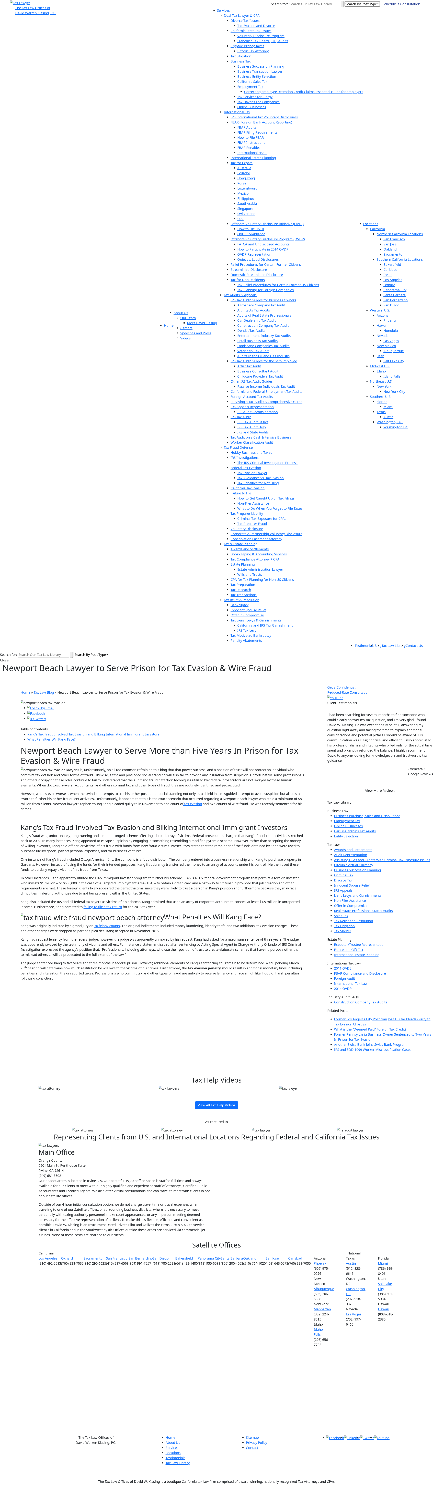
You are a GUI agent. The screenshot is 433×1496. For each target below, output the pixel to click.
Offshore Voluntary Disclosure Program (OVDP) (268, 239)
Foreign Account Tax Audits (252, 396)
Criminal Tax (343, 875)
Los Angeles (392, 279)
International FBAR (252, 152)
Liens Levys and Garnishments (358, 895)
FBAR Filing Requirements (257, 132)
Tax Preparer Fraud (252, 523)
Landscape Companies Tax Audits (263, 346)
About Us (181, 312)
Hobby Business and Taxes (251, 452)
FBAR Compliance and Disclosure (360, 973)
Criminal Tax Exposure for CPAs (261, 518)
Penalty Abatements (246, 640)
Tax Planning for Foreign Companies (265, 290)
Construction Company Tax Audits (360, 1002)
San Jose (389, 244)
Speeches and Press (195, 333)
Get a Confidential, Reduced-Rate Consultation (348, 690)
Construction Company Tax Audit (263, 325)
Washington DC (395, 427)
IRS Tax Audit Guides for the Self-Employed (264, 361)
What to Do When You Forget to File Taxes (269, 508)
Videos (185, 338)
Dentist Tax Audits (251, 330)
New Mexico (386, 346)
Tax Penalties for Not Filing (258, 483)
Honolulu (390, 330)
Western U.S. (380, 310)
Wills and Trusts (249, 574)
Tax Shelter (342, 931)
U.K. (240, 218)
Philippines (245, 198)
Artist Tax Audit (249, 366)
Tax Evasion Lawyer (252, 473)
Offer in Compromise (247, 615)
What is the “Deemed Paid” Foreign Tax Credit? (370, 1029)
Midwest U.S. (380, 366)
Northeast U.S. (381, 381)
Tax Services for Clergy (254, 97)
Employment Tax (250, 86)
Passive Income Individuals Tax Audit (266, 386)
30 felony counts (107, 925)
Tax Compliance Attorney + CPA (255, 559)
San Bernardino (395, 300)
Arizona (383, 315)
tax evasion (192, 804)
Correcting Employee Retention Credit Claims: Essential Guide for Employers (303, 91)
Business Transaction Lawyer (259, 71)
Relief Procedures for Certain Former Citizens (266, 264)
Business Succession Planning (260, 66)
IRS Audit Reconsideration (257, 412)
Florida (382, 401)
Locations (370, 224)
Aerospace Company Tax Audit (261, 305)
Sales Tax (341, 915)
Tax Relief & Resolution (241, 600)
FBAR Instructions (251, 142)
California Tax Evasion (248, 488)
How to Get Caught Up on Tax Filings (265, 498)
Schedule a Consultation (401, 4)
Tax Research (241, 589)
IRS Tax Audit (241, 417)
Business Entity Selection (256, 76)
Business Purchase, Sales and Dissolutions (367, 816)
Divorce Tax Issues (245, 20)
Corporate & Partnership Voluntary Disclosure (266, 534)
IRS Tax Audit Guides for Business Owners (263, 300)
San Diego (391, 305)
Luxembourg (247, 188)
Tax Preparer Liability (247, 513)
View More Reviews (380, 790)
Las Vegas (391, 340)
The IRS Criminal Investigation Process (267, 462)
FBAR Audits (246, 127)
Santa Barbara (394, 295)
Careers (186, 328)
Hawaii (382, 325)
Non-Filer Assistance (253, 503)
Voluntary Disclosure (247, 528)
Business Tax (241, 61)
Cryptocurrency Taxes (247, 46)
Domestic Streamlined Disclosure (257, 274)
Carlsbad (390, 269)
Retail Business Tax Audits (257, 340)
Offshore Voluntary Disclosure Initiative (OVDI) (267, 224)
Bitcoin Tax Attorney (253, 51)
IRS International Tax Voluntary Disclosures (264, 117)
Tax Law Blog (44, 692)
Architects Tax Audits (253, 310)
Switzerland (246, 213)
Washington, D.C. (390, 422)
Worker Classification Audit (252, 442)
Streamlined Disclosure (249, 269)
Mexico (243, 193)
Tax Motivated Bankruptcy (251, 635)
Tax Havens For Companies (258, 102)
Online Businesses (251, 107)
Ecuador (243, 173)
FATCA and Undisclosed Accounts (263, 244)
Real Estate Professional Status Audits (363, 910)
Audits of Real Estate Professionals (264, 315)
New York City (394, 391)
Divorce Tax (343, 880)
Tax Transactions (244, 595)
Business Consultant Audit (257, 371)
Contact (252, 1447)
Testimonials (364, 645)
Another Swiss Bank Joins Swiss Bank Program (370, 1044)
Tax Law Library (394, 645)
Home (169, 325)
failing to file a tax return (103, 907)
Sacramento (392, 254)
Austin (388, 417)
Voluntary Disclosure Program (260, 36)
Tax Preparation (243, 584)
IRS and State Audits (253, 432)
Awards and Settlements (250, 549)
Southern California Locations (400, 259)
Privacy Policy (256, 1442)
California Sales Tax (252, 81)
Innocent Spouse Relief (248, 610)
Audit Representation (350, 855)
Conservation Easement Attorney (256, 539)
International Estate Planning (253, 157)
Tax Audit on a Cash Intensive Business (261, 437)
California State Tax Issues (251, 30)
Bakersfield (392, 264)
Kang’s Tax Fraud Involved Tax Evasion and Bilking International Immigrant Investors (93, 734)
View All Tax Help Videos (216, 1105)
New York (384, 386)
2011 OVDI (342, 968)
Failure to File (241, 493)
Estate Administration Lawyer (260, 569)
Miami (388, 406)
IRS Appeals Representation (252, 406)
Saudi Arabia (247, 203)
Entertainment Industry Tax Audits (264, 335)
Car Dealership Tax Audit (256, 320)
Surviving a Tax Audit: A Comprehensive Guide (266, 401)
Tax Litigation (241, 56)
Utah (380, 356)
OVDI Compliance (251, 234)
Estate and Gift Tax (348, 949)
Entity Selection (346, 836)
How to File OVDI (250, 229)
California (377, 229)
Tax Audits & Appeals (240, 295)
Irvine (387, 274)
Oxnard (389, 285)
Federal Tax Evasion (246, 467)
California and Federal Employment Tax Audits (266, 391)
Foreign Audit (344, 978)
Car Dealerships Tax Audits (355, 831)
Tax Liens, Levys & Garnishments (256, 620)
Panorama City (394, 290)
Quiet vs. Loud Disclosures (258, 259)
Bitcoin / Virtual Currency (353, 865)
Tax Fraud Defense (238, 447)
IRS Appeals (343, 890)
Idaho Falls (391, 376)
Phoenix (389, 320)
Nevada (383, 335)
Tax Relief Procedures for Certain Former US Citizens (278, 285)
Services (223, 10)
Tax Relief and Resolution (353, 921)
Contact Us (414, 645)
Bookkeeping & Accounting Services (259, 554)
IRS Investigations (245, 457)
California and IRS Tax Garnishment (265, 625)
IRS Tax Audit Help (251, 427)
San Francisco (394, 239)
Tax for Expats (242, 163)
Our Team (188, 318)
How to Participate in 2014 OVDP (262, 249)
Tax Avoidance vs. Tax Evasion (260, 478)
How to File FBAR (250, 137)
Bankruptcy (239, 605)
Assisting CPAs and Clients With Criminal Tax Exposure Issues (382, 860)
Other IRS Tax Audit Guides (252, 381)
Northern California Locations (400, 234)
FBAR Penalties (248, 147)
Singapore (245, 208)
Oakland (390, 249)
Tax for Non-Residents (248, 279)
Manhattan (322, 1309)
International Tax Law (351, 983)
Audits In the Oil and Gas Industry (263, 356)
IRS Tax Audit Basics (252, 422)
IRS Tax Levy (246, 630)
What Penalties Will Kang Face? (51, 739)
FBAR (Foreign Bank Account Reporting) (261, 122)
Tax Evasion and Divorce (256, 25)
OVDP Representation (254, 254)
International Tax (237, 112)
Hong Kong (246, 178)
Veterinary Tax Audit (253, 351)
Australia (244, 168)
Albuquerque (393, 351)
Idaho (381, 371)
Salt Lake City (393, 361)
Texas (381, 412)
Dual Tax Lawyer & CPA (242, 15)
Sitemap (252, 1437)
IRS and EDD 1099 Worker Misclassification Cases (372, 1049)
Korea (241, 183)
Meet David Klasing (202, 323)
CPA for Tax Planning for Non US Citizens (262, 579)
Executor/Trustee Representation (359, 944)
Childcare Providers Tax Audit (260, 376)
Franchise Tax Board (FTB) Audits (262, 41)
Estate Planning (243, 564)
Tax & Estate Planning (240, 544)
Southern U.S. (380, 396)
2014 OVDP (343, 988)
